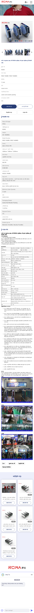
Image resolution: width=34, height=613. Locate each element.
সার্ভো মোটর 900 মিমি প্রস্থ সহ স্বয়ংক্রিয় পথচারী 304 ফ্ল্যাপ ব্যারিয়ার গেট (25, 525)
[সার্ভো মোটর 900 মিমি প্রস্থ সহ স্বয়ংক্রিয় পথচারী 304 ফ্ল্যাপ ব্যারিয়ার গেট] (25, 514)
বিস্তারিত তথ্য (9, 112)
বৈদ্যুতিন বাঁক (21, 463)
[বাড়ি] (17, 569)
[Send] (31, 610)
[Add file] (2, 610)
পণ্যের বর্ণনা (25, 112)
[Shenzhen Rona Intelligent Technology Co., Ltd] (6, 2)
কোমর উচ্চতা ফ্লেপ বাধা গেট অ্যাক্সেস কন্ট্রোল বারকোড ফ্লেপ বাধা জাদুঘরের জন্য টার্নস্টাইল (9, 525)
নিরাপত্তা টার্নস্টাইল (6, 467)
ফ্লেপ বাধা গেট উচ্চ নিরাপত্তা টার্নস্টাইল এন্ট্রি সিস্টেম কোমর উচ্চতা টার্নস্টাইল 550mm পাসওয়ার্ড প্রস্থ (25, 498)
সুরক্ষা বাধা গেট (12, 463)
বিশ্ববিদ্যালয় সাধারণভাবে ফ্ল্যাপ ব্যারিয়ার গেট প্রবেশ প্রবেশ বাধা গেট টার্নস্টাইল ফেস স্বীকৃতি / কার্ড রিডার (8, 552)
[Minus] (32, 575)
